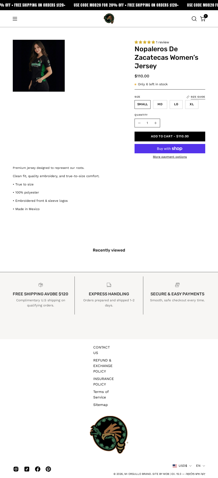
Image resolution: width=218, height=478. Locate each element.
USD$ (183, 466)
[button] (194, 19)
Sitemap (100, 404)
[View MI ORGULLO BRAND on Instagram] (15, 469)
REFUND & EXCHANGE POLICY (103, 365)
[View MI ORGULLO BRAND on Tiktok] (26, 469)
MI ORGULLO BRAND (137, 473)
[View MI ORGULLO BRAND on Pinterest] (47, 469)
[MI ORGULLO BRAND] (109, 18)
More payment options (170, 156)
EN (198, 466)
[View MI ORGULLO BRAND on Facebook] (37, 469)
